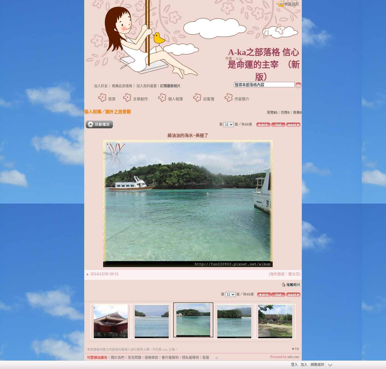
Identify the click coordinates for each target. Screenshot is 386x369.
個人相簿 (175, 99)
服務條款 (151, 358)
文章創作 (140, 99)
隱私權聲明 (190, 358)
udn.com (293, 357)
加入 (304, 365)
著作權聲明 (170, 358)
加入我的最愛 (146, 86)
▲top (295, 348)
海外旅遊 (277, 274)
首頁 (112, 99)
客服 (205, 358)
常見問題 (134, 358)
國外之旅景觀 (118, 111)
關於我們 (117, 358)
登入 (294, 365)
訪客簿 (208, 99)
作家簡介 (242, 99)
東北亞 (293, 274)
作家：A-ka (233, 59)
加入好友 (101, 86)
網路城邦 (291, 4)
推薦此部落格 (122, 86)
